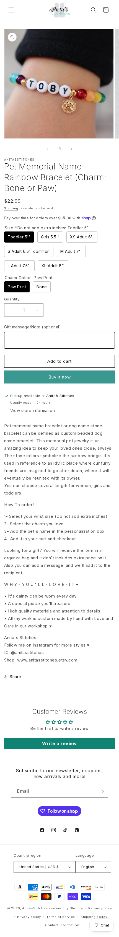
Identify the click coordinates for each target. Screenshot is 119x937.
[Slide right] (72, 149)
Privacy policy (29, 917)
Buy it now (59, 377)
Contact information (62, 925)
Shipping (11, 208)
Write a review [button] (59, 743)
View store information (32, 410)
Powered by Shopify (66, 908)
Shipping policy (94, 917)
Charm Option (28, 277)
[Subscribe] (101, 791)
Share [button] (15, 676)
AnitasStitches (35, 908)
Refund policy (100, 908)
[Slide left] (47, 149)
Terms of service (60, 917)
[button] (11, 10)
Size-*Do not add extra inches (47, 227)
